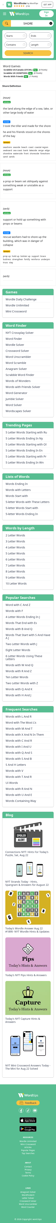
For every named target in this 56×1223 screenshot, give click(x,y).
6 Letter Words (15, 559)
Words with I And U (18, 747)
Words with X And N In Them (25, 735)
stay (11, 263)
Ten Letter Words (17, 677)
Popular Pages (28, 1150)
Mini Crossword (16, 311)
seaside (16, 147)
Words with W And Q (19, 665)
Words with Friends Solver (23, 387)
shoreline (7, 154)
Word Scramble (16, 363)
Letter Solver (28, 1198)
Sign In (46, 13)
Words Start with (17, 496)
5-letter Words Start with (22, 508)
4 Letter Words (15, 547)
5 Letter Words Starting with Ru (26, 432)
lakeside (33, 150)
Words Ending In (17, 484)
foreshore (45, 154)
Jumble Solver (15, 399)
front (26, 154)
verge (41, 150)
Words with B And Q (19, 629)
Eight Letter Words (18, 650)
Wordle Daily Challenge (21, 299)
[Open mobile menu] (4, 13)
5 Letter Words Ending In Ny (24, 438)
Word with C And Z (18, 605)
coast (30, 147)
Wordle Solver (15, 345)
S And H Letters (16, 765)
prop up (7, 256)
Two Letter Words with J (21, 644)
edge (47, 150)
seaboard (7, 150)
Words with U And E (19, 795)
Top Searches (28, 1153)
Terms (28, 1172)
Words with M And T (19, 729)
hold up (15, 256)
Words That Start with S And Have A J (28, 636)
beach (24, 147)
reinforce (35, 259)
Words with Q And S (19, 753)
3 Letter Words (15, 541)
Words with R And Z (19, 671)
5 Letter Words (15, 553)
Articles (28, 1147)
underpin (45, 259)
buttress (7, 259)
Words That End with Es (21, 623)
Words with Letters (18, 490)
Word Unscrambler (18, 357)
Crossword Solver (17, 351)
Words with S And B (19, 759)
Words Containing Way (21, 801)
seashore (7, 147)
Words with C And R (19, 741)
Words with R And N (19, 789)
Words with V (14, 771)
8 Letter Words (15, 571)
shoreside (34, 154)
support (35, 256)
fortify (27, 259)
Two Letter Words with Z (22, 683)
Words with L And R (18, 716)
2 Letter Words (15, 535)
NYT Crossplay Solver (20, 333)
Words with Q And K (19, 689)
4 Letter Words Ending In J (23, 617)
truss (5, 263)
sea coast (17, 150)
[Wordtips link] (19, 13)
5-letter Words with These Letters (28, 502)
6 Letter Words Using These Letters (24, 657)
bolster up (25, 256)
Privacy (28, 1169)
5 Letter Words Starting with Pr (26, 456)
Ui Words (12, 783)
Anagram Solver (16, 369)
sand (5, 157)
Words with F (14, 611)
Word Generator (16, 393)
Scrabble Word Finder (20, 375)
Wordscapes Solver (18, 411)
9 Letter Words (15, 577)
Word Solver (14, 405)
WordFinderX (28, 1195)
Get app (47, 4)
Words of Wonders (18, 381)
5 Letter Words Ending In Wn (25, 462)
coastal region (41, 147)
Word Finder (14, 339)
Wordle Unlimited (17, 305)
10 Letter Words (16, 583)
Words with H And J (18, 695)
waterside (18, 154)
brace (43, 256)
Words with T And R (19, 777)
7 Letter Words (15, 565)
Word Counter (28, 1207)
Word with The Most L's (21, 722)
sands (12, 157)
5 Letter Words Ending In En (24, 450)
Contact (28, 1166)
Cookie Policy (28, 1175)
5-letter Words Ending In (22, 514)
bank (25, 150)
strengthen (17, 259)
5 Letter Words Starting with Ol (26, 444)
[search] (6, 23)
